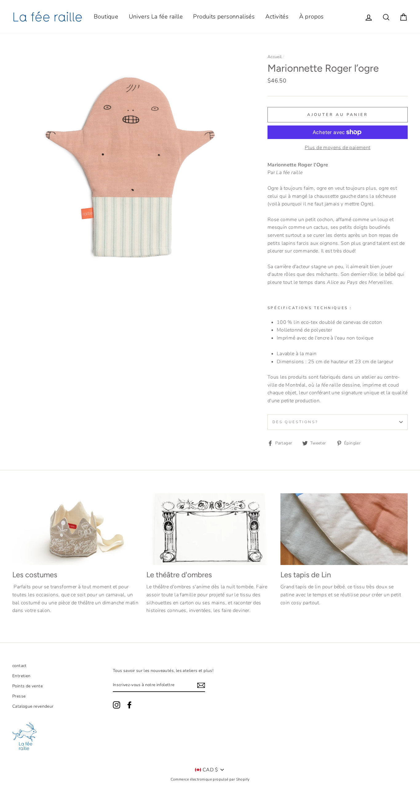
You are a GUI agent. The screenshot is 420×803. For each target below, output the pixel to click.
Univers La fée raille (156, 17)
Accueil (274, 57)
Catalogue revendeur (33, 706)
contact (19, 666)
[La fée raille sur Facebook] (129, 705)
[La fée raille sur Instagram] (116, 705)
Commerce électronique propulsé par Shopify (210, 779)
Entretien (21, 676)
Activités (277, 17)
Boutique (106, 17)
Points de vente (27, 686)
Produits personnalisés (224, 17)
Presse (19, 696)
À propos (311, 17)
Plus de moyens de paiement (337, 147)
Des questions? (295, 421)
